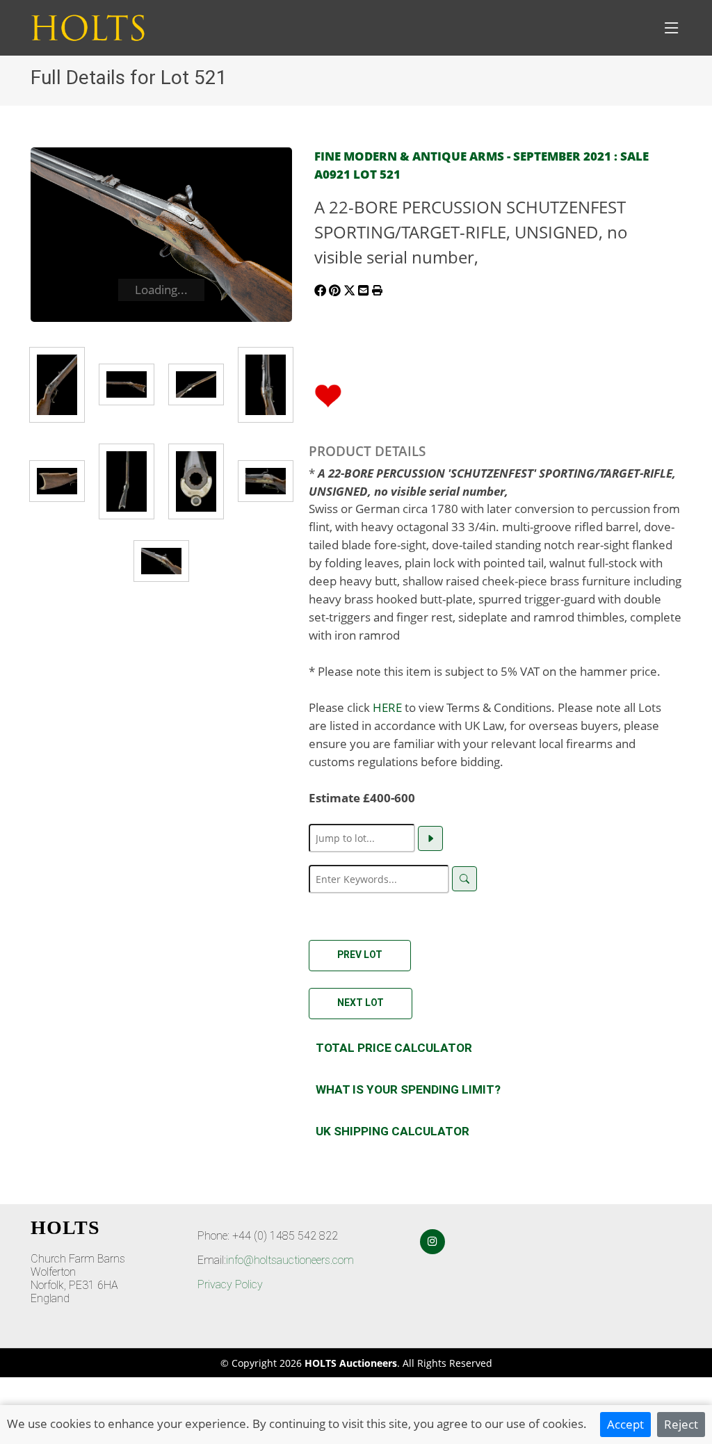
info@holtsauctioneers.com (290, 1260)
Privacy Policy (230, 1284)
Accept (625, 1423)
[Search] (464, 878)
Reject (681, 1423)
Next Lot (360, 1002)
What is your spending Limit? (408, 1089)
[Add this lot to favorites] (328, 394)
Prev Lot (359, 954)
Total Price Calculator (394, 1048)
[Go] (430, 838)
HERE (387, 707)
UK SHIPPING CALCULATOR (392, 1131)
